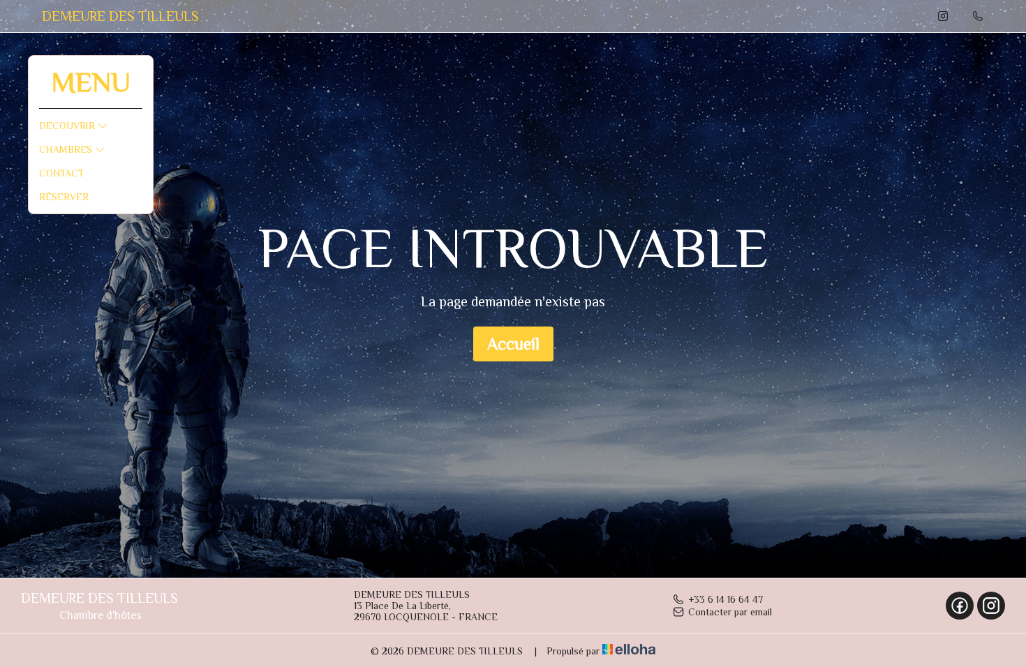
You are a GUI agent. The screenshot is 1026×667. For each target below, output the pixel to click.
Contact (61, 173)
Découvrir (68, 125)
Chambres (67, 149)
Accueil (513, 343)
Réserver (64, 196)
